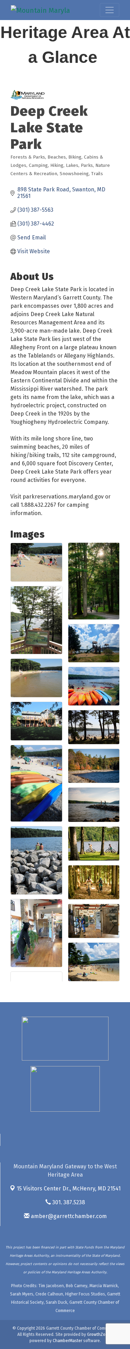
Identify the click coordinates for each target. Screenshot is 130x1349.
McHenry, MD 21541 (69, 1188)
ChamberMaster (67, 1340)
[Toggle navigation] (109, 10)
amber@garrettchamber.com (68, 1216)
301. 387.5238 (68, 1202)
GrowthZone (98, 1334)
